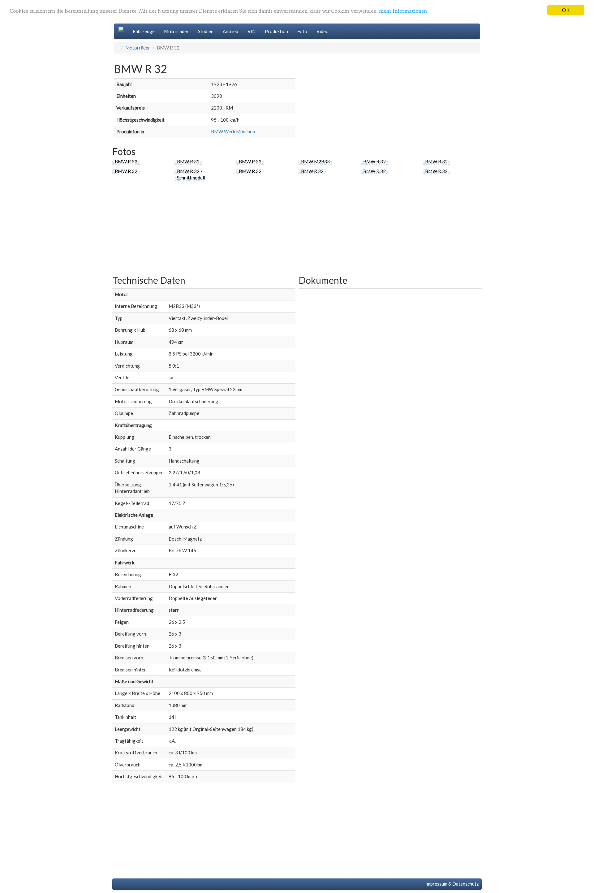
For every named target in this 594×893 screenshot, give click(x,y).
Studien (205, 31)
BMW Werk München (233, 131)
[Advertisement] (297, 228)
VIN (252, 31)
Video (322, 31)
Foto (302, 31)
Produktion (276, 31)
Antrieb (230, 31)
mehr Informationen (403, 11)
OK (566, 10)
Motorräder (176, 31)
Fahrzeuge (144, 31)
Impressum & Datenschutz (451, 884)
